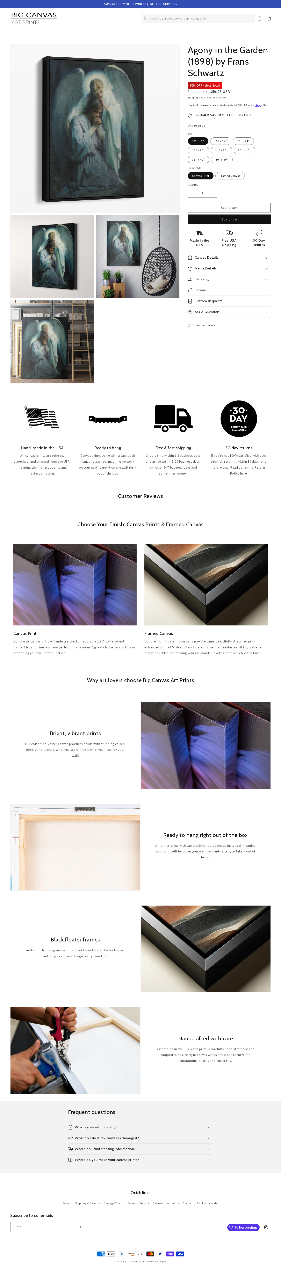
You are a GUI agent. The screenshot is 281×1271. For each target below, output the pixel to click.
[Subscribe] (79, 1227)
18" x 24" (243, 141)
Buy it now (229, 219)
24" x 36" (221, 150)
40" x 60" (221, 160)
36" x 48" (198, 160)
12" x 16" (198, 141)
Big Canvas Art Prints (134, 1261)
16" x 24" (221, 141)
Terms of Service (138, 1203)
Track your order (208, 1203)
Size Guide (198, 126)
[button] (198, 18)
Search (67, 1203)
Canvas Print (200, 176)
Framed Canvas (230, 176)
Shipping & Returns (87, 1203)
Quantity (193, 185)
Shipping (193, 97)
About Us (173, 1203)
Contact (188, 1203)
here (243, 473)
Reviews (158, 1203)
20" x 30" (198, 150)
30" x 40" (244, 150)
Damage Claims (114, 1203)
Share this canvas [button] (204, 325)
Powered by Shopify (156, 1261)
